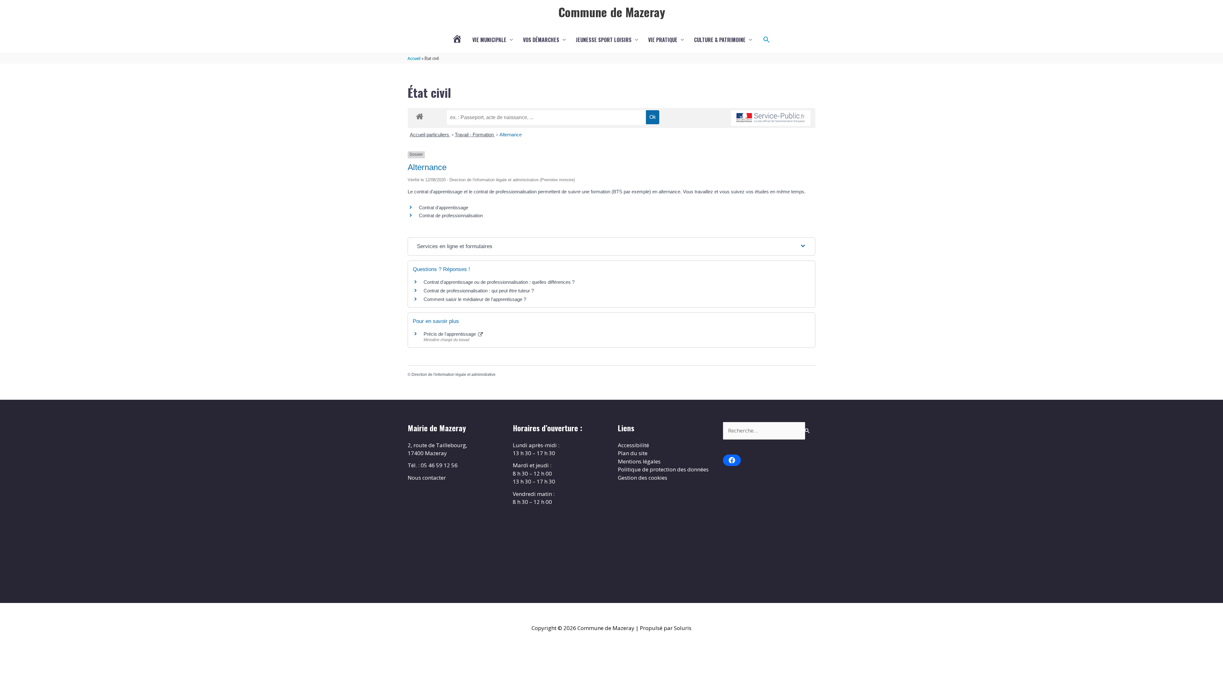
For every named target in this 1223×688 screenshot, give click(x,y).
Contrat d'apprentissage (443, 207)
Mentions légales (639, 461)
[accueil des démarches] (419, 115)
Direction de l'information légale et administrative (453, 374)
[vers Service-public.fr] (771, 118)
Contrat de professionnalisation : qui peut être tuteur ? (479, 290)
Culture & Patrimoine (720, 40)
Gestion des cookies (642, 477)
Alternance (510, 134)
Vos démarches (541, 40)
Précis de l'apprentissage (450, 334)
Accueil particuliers (430, 134)
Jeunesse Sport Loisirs (604, 40)
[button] (766, 40)
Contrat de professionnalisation (451, 215)
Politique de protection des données (663, 469)
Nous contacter (427, 477)
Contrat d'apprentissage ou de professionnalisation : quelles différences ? (499, 282)
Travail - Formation (475, 134)
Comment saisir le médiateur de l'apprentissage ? (475, 299)
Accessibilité (633, 445)
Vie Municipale (489, 40)
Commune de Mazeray (611, 12)
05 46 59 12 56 (439, 465)
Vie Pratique (662, 40)
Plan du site (632, 453)
